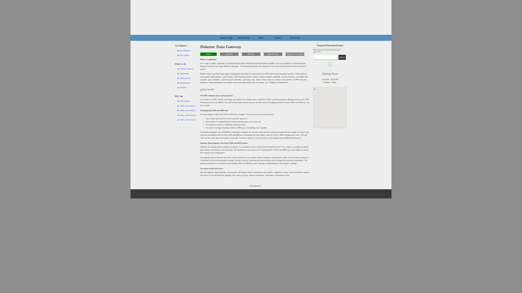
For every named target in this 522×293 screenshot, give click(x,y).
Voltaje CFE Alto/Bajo (294, 54)
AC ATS (229, 54)
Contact (278, 37)
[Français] (332, 50)
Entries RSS (241, 197)
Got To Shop (295, 37)
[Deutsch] (328, 50)
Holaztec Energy (226, 37)
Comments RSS (257, 197)
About (260, 37)
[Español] (315, 50)
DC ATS (251, 54)
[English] (320, 50)
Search (342, 57)
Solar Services (243, 37)
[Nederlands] (324, 50)
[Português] (339, 50)
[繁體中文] (317, 52)
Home (208, 54)
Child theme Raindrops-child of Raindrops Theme (283, 197)
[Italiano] (335, 50)
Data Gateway (273, 54)
